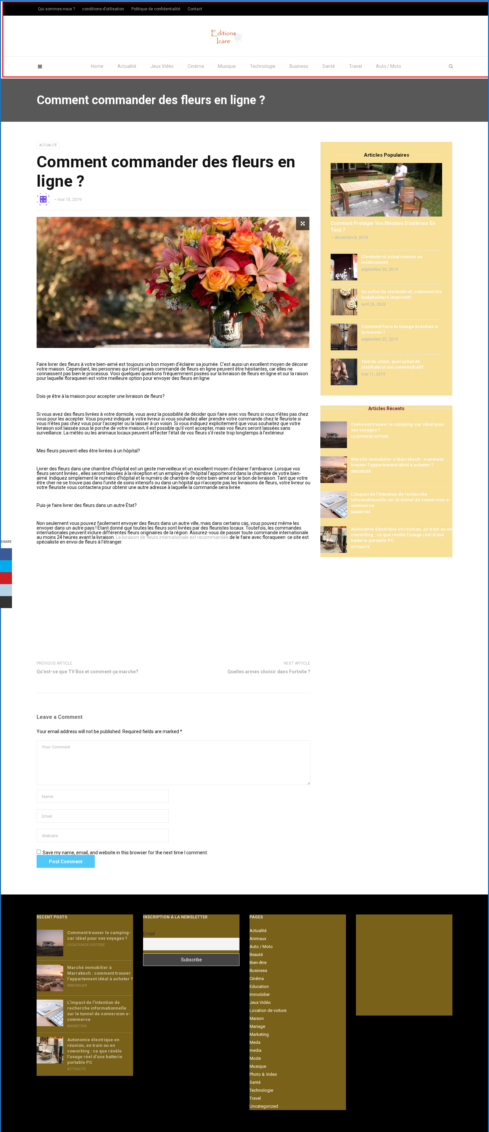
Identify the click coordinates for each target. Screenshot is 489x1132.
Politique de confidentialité (155, 9)
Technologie (262, 66)
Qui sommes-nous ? (56, 9)
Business (298, 66)
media (255, 1050)
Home (97, 66)
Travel (355, 66)
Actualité (126, 66)
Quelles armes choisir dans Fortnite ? (269, 671)
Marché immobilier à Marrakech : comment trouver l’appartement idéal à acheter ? (397, 462)
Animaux (257, 938)
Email (149, 933)
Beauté (256, 954)
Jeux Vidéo (162, 66)
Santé (328, 66)
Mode (255, 1058)
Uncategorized (263, 1106)
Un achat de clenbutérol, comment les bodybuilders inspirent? (401, 294)
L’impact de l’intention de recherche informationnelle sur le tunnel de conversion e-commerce (401, 500)
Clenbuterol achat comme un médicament (391, 259)
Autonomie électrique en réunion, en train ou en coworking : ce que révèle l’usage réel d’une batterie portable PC (401, 535)
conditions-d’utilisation (103, 9)
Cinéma (196, 66)
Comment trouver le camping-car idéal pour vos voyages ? (397, 427)
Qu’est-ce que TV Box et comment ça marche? (87, 671)
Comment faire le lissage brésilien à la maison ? (399, 329)
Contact (195, 9)
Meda (254, 1042)
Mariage (257, 1026)
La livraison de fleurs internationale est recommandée (172, 537)
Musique (227, 66)
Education (259, 986)
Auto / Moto (388, 66)
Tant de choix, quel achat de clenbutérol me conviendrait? (392, 364)
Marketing (361, 512)
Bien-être (257, 962)
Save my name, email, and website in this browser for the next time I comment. (125, 852)
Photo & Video (263, 1074)
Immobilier (361, 471)
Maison (256, 1018)
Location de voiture (370, 436)
